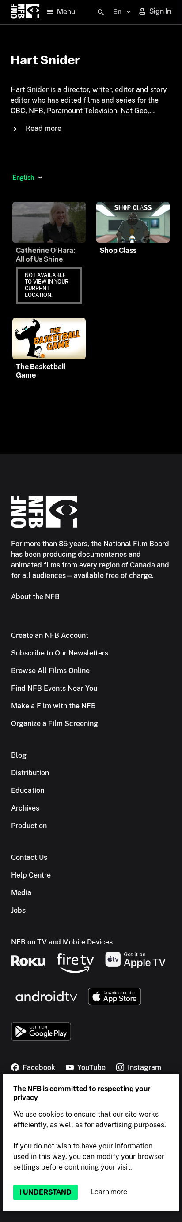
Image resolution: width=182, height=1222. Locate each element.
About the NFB (35, 596)
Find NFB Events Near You (54, 688)
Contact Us (29, 857)
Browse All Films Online (50, 671)
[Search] (100, 12)
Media (21, 893)
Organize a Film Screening (54, 723)
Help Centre (31, 875)
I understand (45, 1192)
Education (27, 790)
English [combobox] (23, 177)
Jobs (18, 910)
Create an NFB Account (49, 635)
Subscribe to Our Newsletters (59, 653)
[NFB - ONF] (25, 12)
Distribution (30, 773)
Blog (19, 755)
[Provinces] (40, 177)
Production (29, 826)
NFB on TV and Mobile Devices (62, 942)
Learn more (109, 1192)
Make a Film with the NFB (53, 706)
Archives (25, 808)
